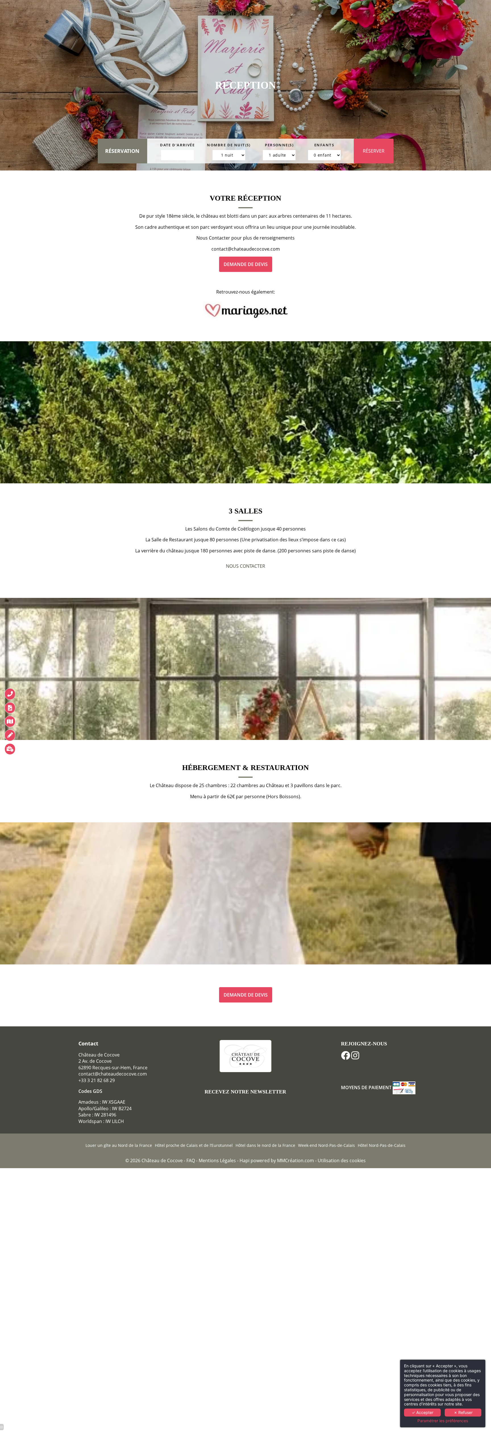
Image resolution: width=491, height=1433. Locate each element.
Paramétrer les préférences (442, 1421)
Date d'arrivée (177, 144)
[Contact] (10, 735)
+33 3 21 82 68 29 (96, 1080)
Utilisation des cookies (342, 1160)
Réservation (122, 151)
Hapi (244, 1160)
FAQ (190, 1160)
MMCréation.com (295, 1160)
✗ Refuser (463, 1412)
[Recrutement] (10, 749)
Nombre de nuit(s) (228, 144)
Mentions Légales (218, 1160)
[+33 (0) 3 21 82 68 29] (10, 694)
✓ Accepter (422, 1412)
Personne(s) (279, 144)
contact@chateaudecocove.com (112, 1074)
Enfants (324, 144)
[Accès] (10, 721)
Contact (88, 1043)
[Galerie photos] (10, 707)
